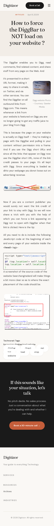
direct (28, 348)
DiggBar (13, 62)
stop (11, 344)
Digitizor (10, 5)
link (9, 352)
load (25, 344)
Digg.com (8, 108)
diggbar (18, 344)
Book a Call (34, 5)
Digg (41, 62)
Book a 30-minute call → (27, 425)
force (6, 344)
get (42, 348)
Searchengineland (22, 275)
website (31, 344)
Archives (7, 491)
